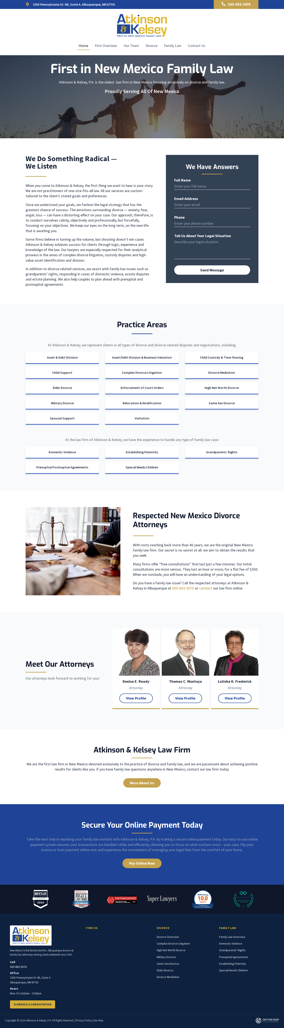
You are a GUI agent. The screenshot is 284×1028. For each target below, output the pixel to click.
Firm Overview (106, 45)
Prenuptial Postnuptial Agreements (62, 467)
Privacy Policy (84, 1020)
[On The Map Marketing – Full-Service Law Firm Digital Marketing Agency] (267, 1020)
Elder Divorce (62, 388)
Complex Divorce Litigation (142, 372)
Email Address (186, 199)
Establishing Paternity (142, 452)
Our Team (131, 45)
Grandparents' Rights (232, 950)
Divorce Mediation (221, 372)
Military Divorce (62, 403)
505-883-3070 (183, 588)
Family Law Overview (232, 937)
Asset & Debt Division (62, 357)
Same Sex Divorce (222, 403)
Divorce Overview (168, 937)
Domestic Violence (62, 452)
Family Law (172, 45)
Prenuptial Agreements (233, 957)
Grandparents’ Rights (221, 452)
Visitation (142, 418)
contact (205, 588)
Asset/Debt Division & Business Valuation (142, 357)
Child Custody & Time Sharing (221, 357)
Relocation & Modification (142, 403)
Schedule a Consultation (32, 1004)
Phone (179, 217)
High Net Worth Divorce (222, 388)
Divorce (151, 45)
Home (83, 45)
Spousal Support (62, 418)
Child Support (62, 372)
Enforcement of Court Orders (142, 388)
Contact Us (196, 45)
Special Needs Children (142, 467)
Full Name (182, 180)
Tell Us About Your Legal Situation (202, 236)
